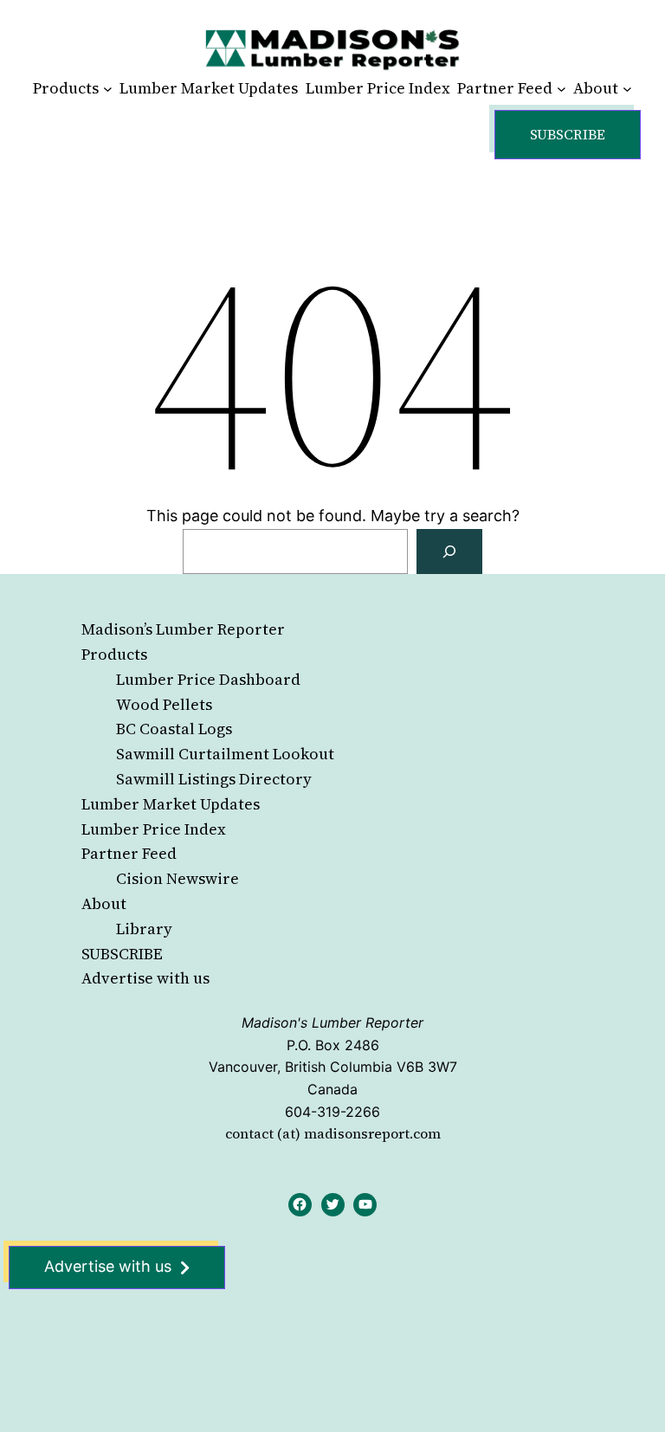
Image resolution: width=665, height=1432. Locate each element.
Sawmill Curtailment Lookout (225, 753)
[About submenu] (627, 89)
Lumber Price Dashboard (208, 679)
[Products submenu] (108, 89)
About (103, 903)
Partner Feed (129, 853)
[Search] (449, 551)
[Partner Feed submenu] (561, 89)
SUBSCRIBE (122, 953)
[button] (567, 134)
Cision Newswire (177, 878)
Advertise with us (145, 978)
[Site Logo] (332, 49)
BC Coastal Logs (174, 728)
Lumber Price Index (153, 829)
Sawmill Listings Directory (214, 779)
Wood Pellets (164, 704)
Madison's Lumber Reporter (332, 1022)
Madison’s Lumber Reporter (183, 629)
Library (144, 928)
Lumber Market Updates (170, 804)
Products (114, 654)
